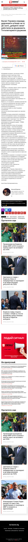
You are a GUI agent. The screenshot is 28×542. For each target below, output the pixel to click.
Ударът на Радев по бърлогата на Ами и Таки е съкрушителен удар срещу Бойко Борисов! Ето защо (13, 392)
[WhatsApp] (12, 213)
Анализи (6, 14)
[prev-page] (2, 9)
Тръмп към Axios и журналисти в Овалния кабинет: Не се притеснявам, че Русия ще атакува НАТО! (14, 367)
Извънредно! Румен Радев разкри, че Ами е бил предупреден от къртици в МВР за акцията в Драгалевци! (13, 505)
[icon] (2, 210)
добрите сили (21, 216)
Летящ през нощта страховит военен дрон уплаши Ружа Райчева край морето (13, 382)
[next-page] (26, 9)
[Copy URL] (24, 213)
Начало (2, 14)
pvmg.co (18, 540)
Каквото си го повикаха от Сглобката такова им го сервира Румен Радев (13, 377)
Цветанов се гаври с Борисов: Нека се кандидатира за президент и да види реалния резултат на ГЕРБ (13, 8)
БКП (8, 216)
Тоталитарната (21, 218)
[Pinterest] (9, 213)
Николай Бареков (7, 68)
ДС (2, 218)
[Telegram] (21, 213)
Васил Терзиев (13, 216)
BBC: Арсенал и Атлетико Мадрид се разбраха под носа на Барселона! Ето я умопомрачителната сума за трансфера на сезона (13, 372)
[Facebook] (11, 195)
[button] (25, 2)
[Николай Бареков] (7, 192)
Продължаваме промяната (10, 218)
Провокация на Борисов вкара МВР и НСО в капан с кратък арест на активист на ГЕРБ (13, 246)
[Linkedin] (15, 213)
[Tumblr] (18, 213)
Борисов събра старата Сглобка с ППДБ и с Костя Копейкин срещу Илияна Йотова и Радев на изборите (13, 315)
